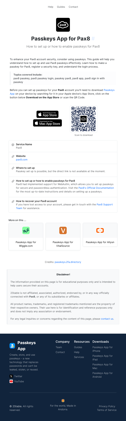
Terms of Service (106, 409)
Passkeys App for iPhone (103, 349)
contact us (107, 318)
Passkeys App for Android (103, 374)
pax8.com (22, 159)
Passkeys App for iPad (103, 357)
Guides (61, 6)
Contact (73, 6)
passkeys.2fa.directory (68, 261)
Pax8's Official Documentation (96, 187)
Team (59, 347)
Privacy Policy (107, 406)
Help (50, 6)
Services (79, 357)
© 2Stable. (16, 406)
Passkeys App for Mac (103, 366)
